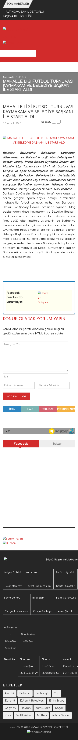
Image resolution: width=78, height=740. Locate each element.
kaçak (59, 708)
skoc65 (15, 727)
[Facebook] (5, 67)
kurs (8, 715)
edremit (10, 700)
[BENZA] (9, 543)
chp (56, 693)
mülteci (42, 715)
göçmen (10, 708)
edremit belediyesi (32, 700)
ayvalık (10, 693)
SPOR (21, 77)
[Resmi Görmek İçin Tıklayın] (39, 140)
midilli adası (24, 715)
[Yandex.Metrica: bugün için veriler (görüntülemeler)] (39, 732)
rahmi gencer (60, 715)
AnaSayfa (9, 77)
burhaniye (42, 693)
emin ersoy (56, 700)
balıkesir (25, 693)
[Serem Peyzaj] (13, 42)
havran (25, 708)
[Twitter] (11, 67)
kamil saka (42, 708)
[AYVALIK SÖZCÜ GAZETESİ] (19, 33)
